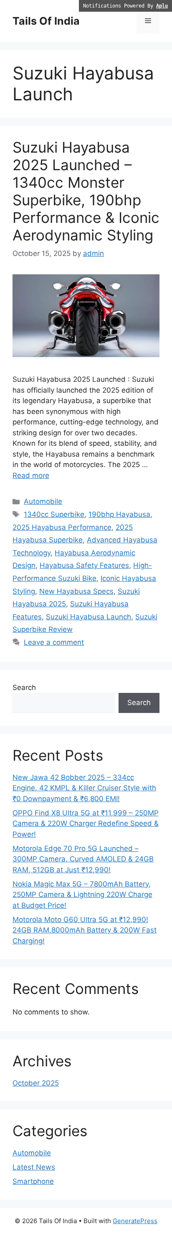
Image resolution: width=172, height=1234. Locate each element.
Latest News (34, 1167)
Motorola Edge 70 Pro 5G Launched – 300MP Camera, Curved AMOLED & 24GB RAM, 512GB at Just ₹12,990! (83, 859)
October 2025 (36, 1083)
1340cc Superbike (54, 514)
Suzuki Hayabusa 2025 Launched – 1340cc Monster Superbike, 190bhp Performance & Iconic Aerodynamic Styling (86, 191)
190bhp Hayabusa (119, 514)
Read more (31, 475)
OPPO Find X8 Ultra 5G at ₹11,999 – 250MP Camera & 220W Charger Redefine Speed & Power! (86, 823)
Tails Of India (46, 21)
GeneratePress (135, 1221)
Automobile (43, 501)
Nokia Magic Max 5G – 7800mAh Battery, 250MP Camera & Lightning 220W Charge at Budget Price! (82, 895)
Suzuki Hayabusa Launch (88, 617)
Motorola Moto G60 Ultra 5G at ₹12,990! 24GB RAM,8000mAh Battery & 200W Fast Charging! (85, 930)
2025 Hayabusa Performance (62, 527)
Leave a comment (54, 642)
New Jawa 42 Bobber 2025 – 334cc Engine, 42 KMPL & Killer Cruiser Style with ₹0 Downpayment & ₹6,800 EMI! (84, 788)
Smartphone (33, 1181)
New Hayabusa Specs (76, 591)
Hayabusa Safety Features (84, 565)
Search (24, 687)
